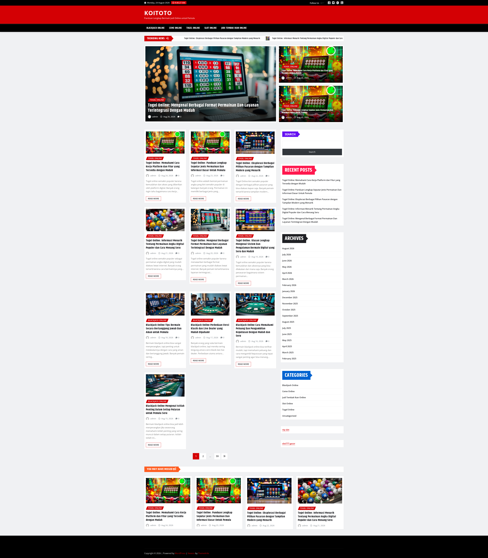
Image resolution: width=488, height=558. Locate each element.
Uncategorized (289, 415)
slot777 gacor (288, 443)
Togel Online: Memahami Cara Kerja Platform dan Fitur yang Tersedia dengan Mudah (206, 107)
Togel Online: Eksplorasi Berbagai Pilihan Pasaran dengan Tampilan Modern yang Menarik (255, 167)
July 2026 (286, 254)
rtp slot (285, 429)
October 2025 (288, 309)
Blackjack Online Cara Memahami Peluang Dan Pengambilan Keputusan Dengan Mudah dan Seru (254, 330)
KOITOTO (158, 13)
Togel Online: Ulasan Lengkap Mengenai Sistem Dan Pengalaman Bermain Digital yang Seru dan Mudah (255, 246)
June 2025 (287, 334)
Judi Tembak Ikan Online (234, 28)
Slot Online (210, 28)
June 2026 (287, 260)
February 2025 (289, 358)
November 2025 (290, 303)
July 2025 (286, 328)
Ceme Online (175, 28)
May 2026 (287, 266)
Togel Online (193, 28)
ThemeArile (203, 553)
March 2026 (288, 279)
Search (290, 134)
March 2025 (288, 352)
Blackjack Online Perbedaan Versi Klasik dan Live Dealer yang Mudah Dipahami (210, 328)
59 (217, 456)
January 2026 (288, 291)
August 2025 (288, 321)
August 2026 (288, 248)
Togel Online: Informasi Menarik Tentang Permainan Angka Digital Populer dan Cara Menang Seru (165, 244)
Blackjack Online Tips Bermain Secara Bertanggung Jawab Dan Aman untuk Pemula (163, 328)
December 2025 (289, 297)
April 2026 (287, 273)
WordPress (180, 553)
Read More (153, 198)
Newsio (191, 553)
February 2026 (289, 285)
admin (155, 116)
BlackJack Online (156, 28)
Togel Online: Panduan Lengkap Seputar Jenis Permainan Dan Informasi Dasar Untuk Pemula (307, 111)
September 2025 (290, 315)
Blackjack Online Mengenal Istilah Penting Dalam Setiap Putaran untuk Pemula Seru (165, 409)
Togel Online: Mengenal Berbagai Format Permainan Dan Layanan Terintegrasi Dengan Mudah (209, 244)
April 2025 (287, 346)
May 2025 (287, 340)
